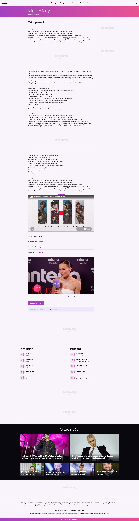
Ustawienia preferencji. (73, 513)
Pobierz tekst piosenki (36, 303)
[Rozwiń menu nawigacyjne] (136, 3)
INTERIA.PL (87, 513)
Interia (21, 7)
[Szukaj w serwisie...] (133, 3)
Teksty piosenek (33, 7)
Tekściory (26, 7)
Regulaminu (52, 513)
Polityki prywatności (62, 513)
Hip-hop (39, 7)
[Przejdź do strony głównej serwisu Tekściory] (6, 3)
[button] (56, 3)
